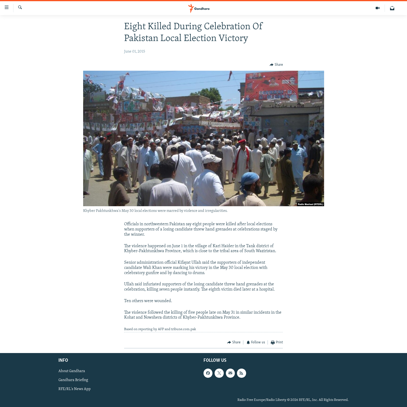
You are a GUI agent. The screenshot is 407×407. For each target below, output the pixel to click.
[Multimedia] (377, 8)
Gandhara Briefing (73, 380)
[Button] (276, 65)
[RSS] (241, 373)
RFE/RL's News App (74, 389)
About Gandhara (71, 371)
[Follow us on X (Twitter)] (219, 373)
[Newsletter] (392, 8)
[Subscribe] (230, 373)
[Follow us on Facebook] (208, 373)
